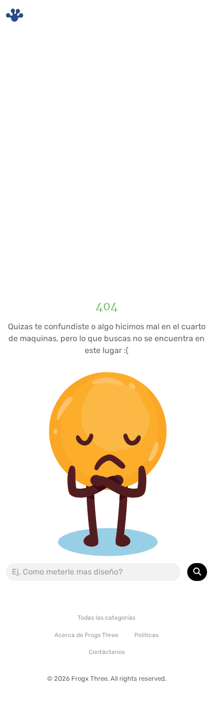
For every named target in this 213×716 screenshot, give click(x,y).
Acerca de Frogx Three (86, 635)
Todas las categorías (106, 617)
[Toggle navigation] (193, 15)
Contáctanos (107, 651)
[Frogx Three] (14, 15)
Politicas (146, 635)
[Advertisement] (106, 156)
